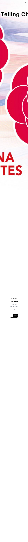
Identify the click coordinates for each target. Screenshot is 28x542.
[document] (14, 271)
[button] (25, 2)
